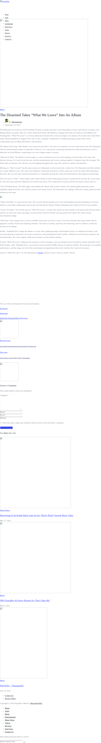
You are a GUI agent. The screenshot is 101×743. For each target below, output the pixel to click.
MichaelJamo (17, 122)
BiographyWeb (36, 703)
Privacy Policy (10, 699)
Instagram (4, 313)
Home (6, 14)
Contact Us (9, 696)
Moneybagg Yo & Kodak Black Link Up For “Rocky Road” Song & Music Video (36, 515)
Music (2, 110)
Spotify (40, 253)
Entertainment (10, 717)
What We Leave (22, 318)
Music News (9, 720)
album (2, 318)
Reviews (8, 726)
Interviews (9, 729)
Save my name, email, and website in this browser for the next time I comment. (33, 423)
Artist (6, 18)
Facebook (4, 309)
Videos (7, 510)
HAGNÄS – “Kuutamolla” (12, 685)
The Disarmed (10, 318)
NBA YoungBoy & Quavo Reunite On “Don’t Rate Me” (25, 600)
